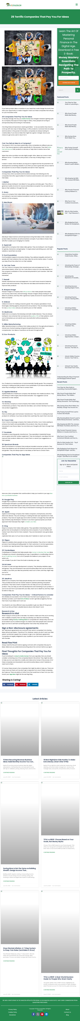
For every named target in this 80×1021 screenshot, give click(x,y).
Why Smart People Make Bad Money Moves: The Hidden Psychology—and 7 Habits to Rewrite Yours (66, 396)
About (67, 1009)
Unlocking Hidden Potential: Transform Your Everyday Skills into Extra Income (71, 310)
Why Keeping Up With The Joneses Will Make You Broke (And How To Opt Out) (72, 180)
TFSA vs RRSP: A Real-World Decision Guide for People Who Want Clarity (58, 978)
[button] (8, 684)
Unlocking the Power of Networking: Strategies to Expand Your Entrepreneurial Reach (72, 267)
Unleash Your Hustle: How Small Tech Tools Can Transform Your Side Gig (72, 368)
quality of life (35, 316)
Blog (67, 1015)
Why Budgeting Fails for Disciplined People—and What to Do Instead (72, 235)
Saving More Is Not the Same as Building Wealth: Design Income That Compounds (19, 870)
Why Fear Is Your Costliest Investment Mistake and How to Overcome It (71, 203)
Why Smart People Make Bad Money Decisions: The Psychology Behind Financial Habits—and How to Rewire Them (68, 402)
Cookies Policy (12, 1012)
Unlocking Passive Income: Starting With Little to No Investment (72, 298)
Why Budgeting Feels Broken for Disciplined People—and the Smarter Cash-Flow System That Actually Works (67, 451)
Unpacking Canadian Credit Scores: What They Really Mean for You (71, 256)
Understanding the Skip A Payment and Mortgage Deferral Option (68, 377)
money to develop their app (40, 552)
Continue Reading (9, 772)
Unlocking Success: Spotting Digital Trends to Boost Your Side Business (72, 288)
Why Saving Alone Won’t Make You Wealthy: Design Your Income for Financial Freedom (68, 407)
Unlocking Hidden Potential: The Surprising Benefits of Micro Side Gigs (71, 326)
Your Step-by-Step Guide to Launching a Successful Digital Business (71, 105)
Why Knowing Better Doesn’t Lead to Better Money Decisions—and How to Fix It (72, 165)
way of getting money (9, 556)
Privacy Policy (12, 1009)
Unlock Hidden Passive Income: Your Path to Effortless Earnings (72, 357)
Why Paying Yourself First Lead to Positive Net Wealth (71, 149)
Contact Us (67, 1012)
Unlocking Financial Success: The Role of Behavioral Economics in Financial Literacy (72, 348)
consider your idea (30, 522)
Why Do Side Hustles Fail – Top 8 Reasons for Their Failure (72, 213)
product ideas (11, 308)
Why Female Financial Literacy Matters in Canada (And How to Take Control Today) (72, 192)
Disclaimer (12, 1015)
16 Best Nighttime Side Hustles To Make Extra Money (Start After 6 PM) (59, 761)
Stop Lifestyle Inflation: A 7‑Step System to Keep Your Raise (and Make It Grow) (19, 949)
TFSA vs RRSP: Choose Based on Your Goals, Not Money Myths (59, 840)
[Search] (77, 90)
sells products (27, 292)
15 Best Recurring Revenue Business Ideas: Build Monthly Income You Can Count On (18, 762)
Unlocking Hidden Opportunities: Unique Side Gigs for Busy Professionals (72, 337)
